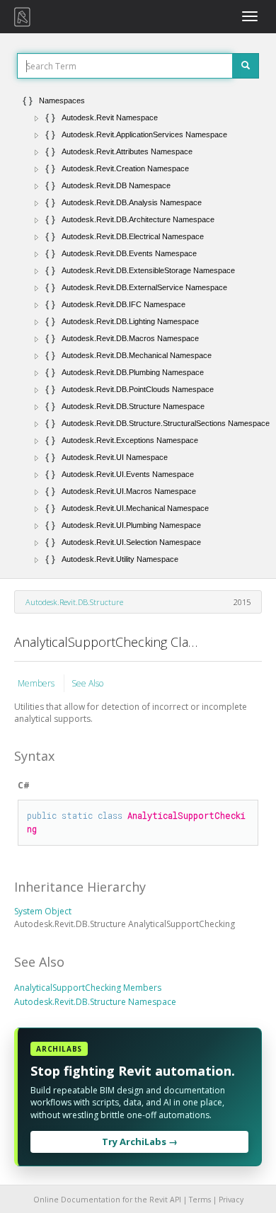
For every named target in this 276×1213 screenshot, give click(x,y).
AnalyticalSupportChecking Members (87, 988)
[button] (36, 118)
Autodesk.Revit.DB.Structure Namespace (95, 1002)
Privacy (231, 1200)
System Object (42, 911)
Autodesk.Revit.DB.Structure (74, 602)
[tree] (138, 330)
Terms (200, 1200)
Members (37, 683)
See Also (87, 683)
